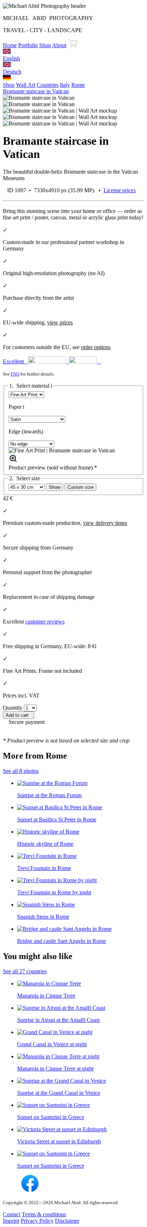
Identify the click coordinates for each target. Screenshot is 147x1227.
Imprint (11, 1221)
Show (54, 487)
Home (10, 45)
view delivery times (105, 523)
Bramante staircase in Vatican (36, 91)
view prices (60, 322)
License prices (119, 190)
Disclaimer (67, 1221)
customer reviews (45, 622)
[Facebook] (30, 1190)
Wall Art (25, 85)
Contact (11, 1214)
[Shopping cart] (73, 45)
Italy (65, 85)
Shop (45, 45)
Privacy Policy (37, 1221)
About (59, 45)
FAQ (15, 374)
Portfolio (28, 45)
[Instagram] (11, 1190)
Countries (48, 85)
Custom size (80, 487)
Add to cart (18, 715)
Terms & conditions (44, 1214)
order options (96, 347)
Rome (78, 85)
